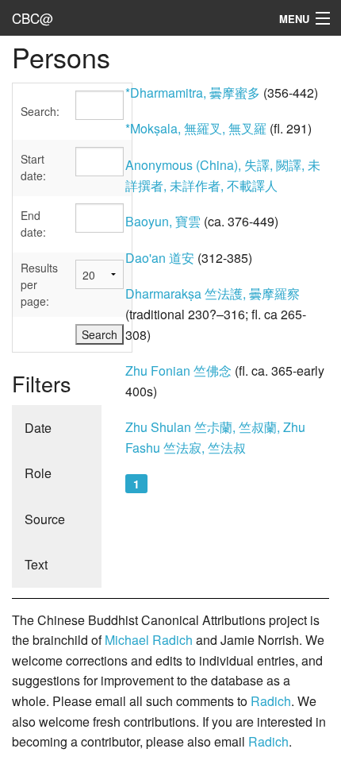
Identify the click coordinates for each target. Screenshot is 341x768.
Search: (40, 111)
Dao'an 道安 (159, 258)
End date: (33, 223)
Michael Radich (149, 640)
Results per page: (39, 284)
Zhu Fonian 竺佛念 (178, 370)
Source (45, 519)
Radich (271, 701)
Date (38, 428)
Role (38, 473)
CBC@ (32, 18)
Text (36, 564)
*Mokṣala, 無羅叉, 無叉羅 (195, 128)
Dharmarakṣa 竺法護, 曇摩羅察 (212, 293)
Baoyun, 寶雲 (163, 221)
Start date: (33, 167)
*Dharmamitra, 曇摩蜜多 (192, 92)
